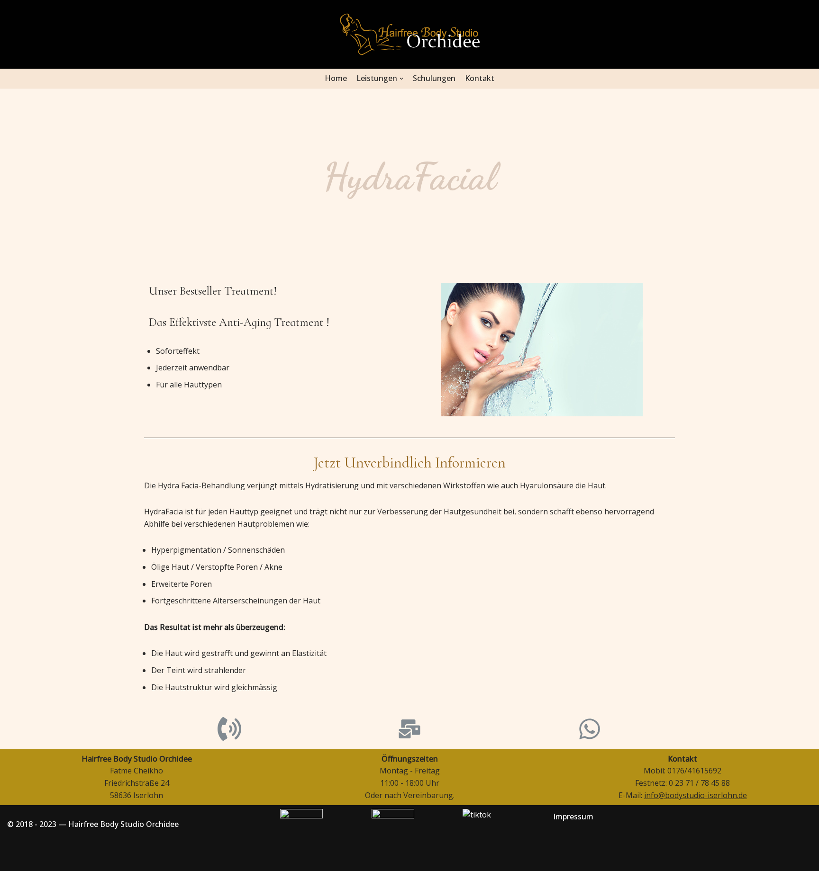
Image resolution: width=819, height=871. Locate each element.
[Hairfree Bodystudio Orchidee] (409, 34)
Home (336, 78)
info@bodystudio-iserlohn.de (695, 795)
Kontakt (479, 78)
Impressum (573, 816)
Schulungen (434, 78)
